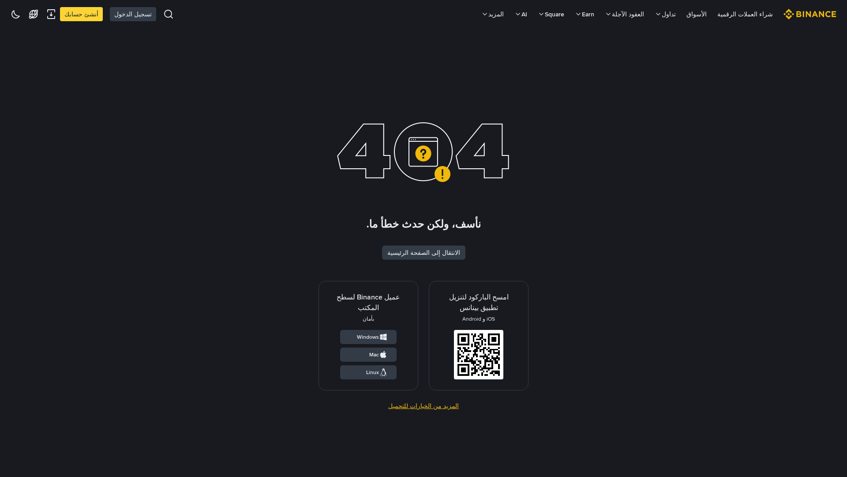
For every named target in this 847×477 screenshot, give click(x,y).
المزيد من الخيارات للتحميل (423, 406)
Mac (374, 354)
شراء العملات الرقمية (745, 14)
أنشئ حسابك (81, 14)
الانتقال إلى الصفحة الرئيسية (423, 253)
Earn (588, 14)
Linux (372, 372)
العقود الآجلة (628, 14)
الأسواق (696, 14)
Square (554, 14)
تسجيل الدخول (133, 14)
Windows (368, 337)
